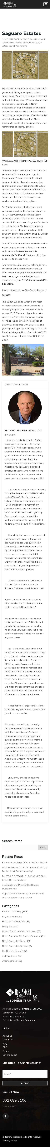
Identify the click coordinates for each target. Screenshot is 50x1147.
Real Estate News (11, 951)
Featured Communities (13, 921)
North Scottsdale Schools (15, 946)
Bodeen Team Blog (11, 911)
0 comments (21, 46)
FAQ (4, 1047)
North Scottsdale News (26, 42)
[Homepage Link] (21, 994)
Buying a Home (10, 916)
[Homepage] (10, 4)
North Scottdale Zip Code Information (21, 936)
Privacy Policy (9, 1140)
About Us (7, 1035)
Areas (5, 1051)
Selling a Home (9, 955)
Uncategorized (9, 960)
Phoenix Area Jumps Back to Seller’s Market (24, 862)
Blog (4, 1043)
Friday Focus (8, 926)
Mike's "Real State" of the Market (19, 931)
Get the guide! (9, 1054)
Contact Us (8, 1039)
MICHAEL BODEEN (13, 39)
